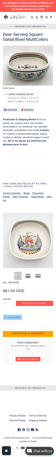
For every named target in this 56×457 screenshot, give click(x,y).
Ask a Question (29, 359)
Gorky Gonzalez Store (20, 437)
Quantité (7, 298)
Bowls (27, 193)
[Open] (6, 450)
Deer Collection (21, 196)
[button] (51, 17)
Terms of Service (38, 415)
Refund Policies (17, 420)
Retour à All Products (29, 26)
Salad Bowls (37, 196)
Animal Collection (12, 193)
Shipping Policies (38, 420)
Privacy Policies (17, 415)
